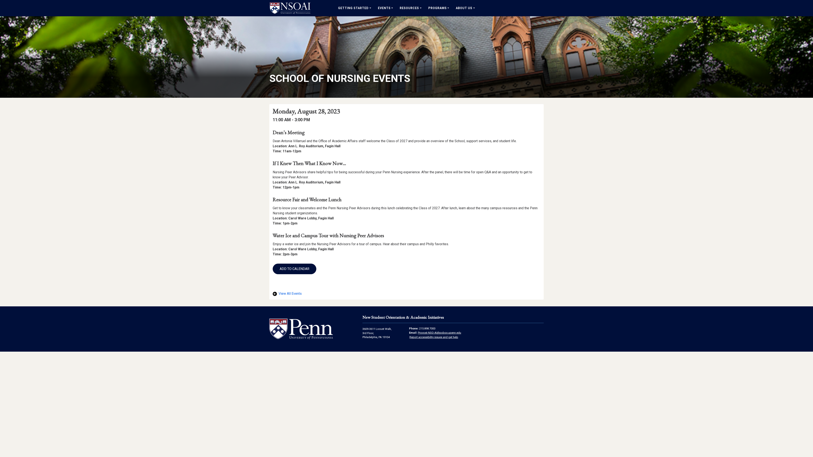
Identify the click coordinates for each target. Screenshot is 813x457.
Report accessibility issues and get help (433, 337)
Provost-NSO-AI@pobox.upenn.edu (439, 332)
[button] (294, 269)
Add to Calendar (294, 269)
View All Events (290, 294)
